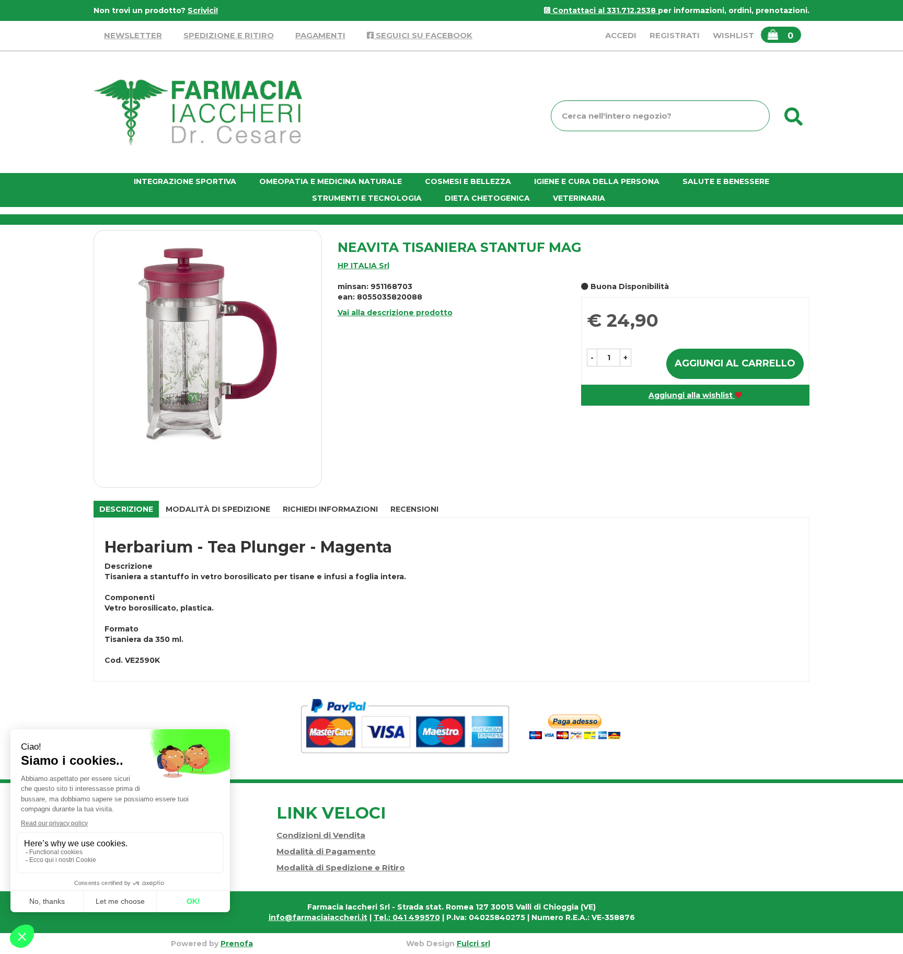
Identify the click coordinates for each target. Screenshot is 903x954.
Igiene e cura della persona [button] (596, 181)
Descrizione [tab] (126, 509)
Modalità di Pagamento (326, 851)
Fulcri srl (473, 943)
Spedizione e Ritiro (228, 35)
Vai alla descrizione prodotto (395, 312)
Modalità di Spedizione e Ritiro (340, 867)
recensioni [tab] (414, 509)
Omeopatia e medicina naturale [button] (330, 181)
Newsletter (133, 35)
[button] (592, 357)
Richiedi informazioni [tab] (330, 509)
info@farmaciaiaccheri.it (318, 917)
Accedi (620, 35)
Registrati (675, 35)
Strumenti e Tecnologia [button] (367, 198)
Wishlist (733, 35)
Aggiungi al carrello (735, 363)
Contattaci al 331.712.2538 (604, 10)
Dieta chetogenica (487, 198)
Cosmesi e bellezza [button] (468, 181)
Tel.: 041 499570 (407, 917)
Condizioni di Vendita (320, 835)
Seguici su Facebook (423, 35)
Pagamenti (320, 35)
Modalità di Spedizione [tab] (218, 509)
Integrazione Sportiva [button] (185, 181)
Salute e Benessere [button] (725, 181)
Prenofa (237, 943)
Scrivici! (203, 10)
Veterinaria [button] (579, 198)
